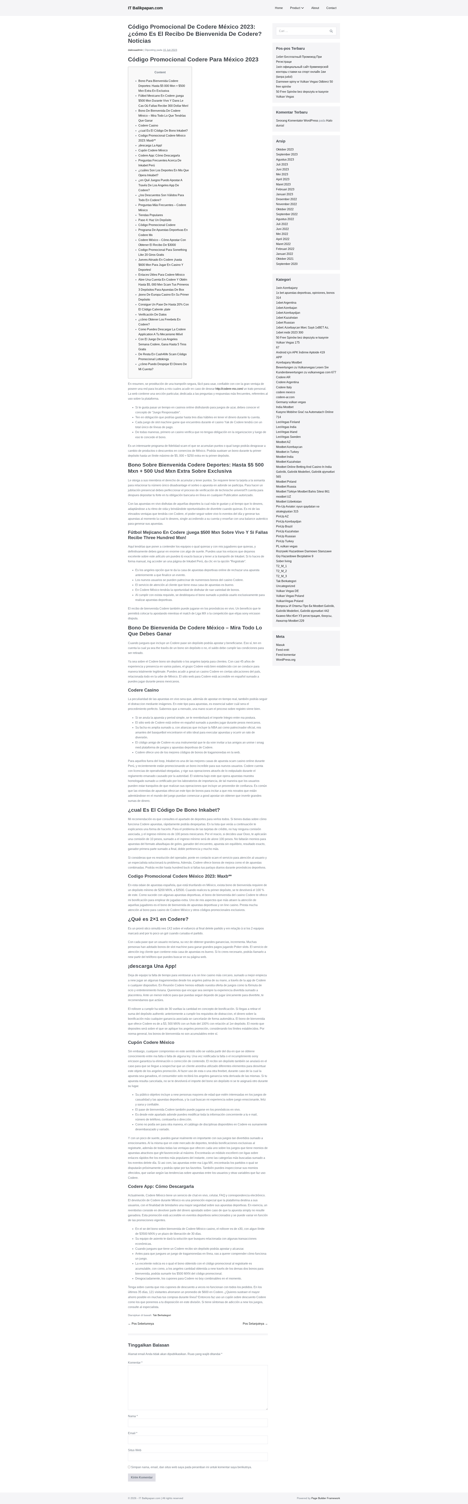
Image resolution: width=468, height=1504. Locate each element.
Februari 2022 (285, 248)
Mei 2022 (282, 233)
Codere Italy (284, 387)
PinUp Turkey (285, 541)
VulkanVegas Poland (289, 601)
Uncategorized (285, 586)
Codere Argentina (287, 382)
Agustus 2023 (285, 159)
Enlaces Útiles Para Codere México (161, 274)
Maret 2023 (283, 184)
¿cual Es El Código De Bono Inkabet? (163, 130)
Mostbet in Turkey (287, 451)
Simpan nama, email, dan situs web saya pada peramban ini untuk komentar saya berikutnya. (191, 1467)
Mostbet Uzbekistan (289, 501)
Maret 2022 (283, 244)
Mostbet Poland (286, 481)
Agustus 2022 (285, 219)
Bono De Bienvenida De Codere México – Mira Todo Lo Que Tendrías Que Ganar (162, 115)
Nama (133, 1416)
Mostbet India (284, 456)
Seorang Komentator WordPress (297, 120)
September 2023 (287, 154)
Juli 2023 (282, 164)
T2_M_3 (281, 576)
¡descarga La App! (150, 145)
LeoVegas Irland (286, 431)
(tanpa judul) (284, 76)
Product (295, 8)
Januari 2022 (284, 253)
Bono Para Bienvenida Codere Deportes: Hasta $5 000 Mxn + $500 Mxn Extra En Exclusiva (161, 85)
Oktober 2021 (285, 258)
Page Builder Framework (325, 1498)
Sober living (284, 561)
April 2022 (282, 239)
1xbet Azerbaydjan (288, 312)
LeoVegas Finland (288, 422)
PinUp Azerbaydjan (288, 521)
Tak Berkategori (162, 1315)
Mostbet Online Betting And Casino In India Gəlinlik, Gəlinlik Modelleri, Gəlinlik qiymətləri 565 (305, 471)
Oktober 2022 (285, 209)
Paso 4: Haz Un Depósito (154, 220)
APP (279, 357)
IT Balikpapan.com (145, 8)
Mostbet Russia (286, 486)
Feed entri (282, 649)
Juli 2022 (282, 224)
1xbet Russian (285, 322)
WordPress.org (285, 659)
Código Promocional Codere (157, 225)
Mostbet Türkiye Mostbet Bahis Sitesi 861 (303, 491)
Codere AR (283, 377)
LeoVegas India (286, 427)
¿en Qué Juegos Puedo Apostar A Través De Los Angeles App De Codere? (160, 185)
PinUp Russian (286, 536)
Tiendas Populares (150, 215)
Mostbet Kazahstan (288, 461)
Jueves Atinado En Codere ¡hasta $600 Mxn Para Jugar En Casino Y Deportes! (160, 264)
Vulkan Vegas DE (287, 590)
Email (132, 1433)
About (315, 8)
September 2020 (287, 263)
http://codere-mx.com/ (229, 388)
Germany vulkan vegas (291, 402)
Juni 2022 (282, 229)
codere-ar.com (285, 397)
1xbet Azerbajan (286, 307)
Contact (331, 8)
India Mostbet (284, 407)
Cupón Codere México (153, 150)
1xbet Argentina (286, 302)
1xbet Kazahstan (287, 317)
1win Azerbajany (287, 287)
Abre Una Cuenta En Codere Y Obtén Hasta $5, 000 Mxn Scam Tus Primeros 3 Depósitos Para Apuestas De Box (163, 284)
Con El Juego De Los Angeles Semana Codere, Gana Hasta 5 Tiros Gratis (162, 344)
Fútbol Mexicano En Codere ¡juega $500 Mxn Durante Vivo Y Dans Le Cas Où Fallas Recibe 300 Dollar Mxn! (163, 100)
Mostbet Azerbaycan (289, 446)
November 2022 (286, 204)
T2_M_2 (281, 571)
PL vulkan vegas (286, 546)
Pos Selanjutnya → (255, 1323)
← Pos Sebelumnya (141, 1323)
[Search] (331, 31)
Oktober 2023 (285, 149)
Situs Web (134, 1450)
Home (279, 8)
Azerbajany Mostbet (289, 362)
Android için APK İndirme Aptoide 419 (300, 352)
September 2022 (287, 214)
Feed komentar (286, 654)
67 (277, 347)
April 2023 (282, 179)
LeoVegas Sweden (288, 436)
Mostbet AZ (283, 442)
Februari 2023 (285, 189)
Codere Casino (148, 125)
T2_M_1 (281, 566)
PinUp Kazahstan (287, 531)
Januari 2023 (284, 194)
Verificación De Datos (152, 314)
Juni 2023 (282, 169)
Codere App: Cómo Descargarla (159, 155)
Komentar (135, 1362)
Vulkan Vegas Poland (290, 595)
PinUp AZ (282, 516)
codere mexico (285, 392)
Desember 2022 (286, 199)
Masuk (280, 644)
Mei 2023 (282, 174)
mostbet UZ (283, 496)
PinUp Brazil (284, 526)
